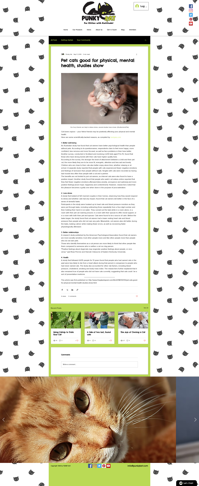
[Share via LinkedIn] (72, 290)
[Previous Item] (3, 420)
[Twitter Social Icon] (191, 15)
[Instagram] (191, 10)
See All (146, 308)
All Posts (54, 40)
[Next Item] (195, 420)
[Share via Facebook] (62, 290)
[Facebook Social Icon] (191, 6)
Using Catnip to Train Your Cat (63, 333)
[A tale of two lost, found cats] (100, 320)
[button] (146, 40)
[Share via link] (77, 290)
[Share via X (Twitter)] (67, 290)
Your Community (83, 40)
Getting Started (67, 40)
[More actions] (136, 54)
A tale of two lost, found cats (99, 333)
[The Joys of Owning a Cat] (133, 320)
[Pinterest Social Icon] (191, 19)
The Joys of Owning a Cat (133, 332)
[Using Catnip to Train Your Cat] (66, 320)
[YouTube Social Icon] (191, 23)
